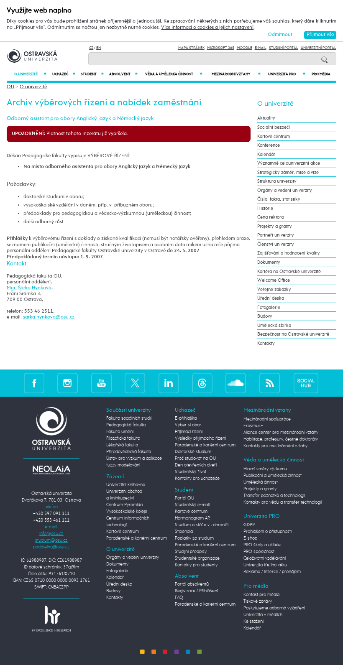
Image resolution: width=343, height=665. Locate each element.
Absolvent (123, 74)
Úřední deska (270, 298)
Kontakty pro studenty (196, 565)
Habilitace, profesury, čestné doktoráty (280, 439)
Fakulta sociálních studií (128, 418)
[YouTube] (101, 383)
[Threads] (202, 383)
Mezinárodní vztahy (236, 74)
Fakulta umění (119, 432)
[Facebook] (34, 383)
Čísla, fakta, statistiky (278, 199)
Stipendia (184, 532)
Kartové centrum (273, 136)
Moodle (244, 48)
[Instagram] (67, 383)
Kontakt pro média (261, 595)
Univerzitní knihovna (125, 485)
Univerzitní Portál (318, 48)
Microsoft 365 (220, 48)
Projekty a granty (274, 226)
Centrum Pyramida (124, 505)
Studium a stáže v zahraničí (201, 525)
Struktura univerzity (277, 181)
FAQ (179, 598)
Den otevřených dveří (196, 465)
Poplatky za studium (194, 538)
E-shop (250, 538)
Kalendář (266, 154)
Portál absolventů (192, 584)
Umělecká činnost (260, 482)
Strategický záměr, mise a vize (288, 172)
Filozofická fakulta (123, 438)
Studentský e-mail (192, 505)
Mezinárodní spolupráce (267, 419)
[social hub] (306, 383)
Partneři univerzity (275, 235)
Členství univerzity (275, 244)
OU (10, 86)
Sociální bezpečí (273, 127)
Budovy (264, 316)
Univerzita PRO (286, 74)
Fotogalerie (268, 307)
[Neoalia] (51, 470)
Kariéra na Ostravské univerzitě (289, 271)
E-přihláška (186, 418)
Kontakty (266, 343)
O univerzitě (30, 74)
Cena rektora (270, 217)
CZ (91, 48)
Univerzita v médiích (262, 615)
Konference (268, 145)
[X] (135, 383)
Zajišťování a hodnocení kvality (288, 253)
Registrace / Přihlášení (196, 591)
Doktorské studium (193, 452)
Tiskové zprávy (257, 601)
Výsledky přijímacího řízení (200, 438)
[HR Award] (51, 619)
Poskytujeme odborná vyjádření (274, 608)
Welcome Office (273, 280)
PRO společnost (258, 552)
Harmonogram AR (192, 518)
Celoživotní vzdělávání (264, 558)
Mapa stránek (191, 48)
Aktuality (266, 118)
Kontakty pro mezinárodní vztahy (275, 446)
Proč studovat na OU (195, 458)
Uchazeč (63, 74)
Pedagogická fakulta (126, 425)
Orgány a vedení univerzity (284, 190)
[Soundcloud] (235, 383)
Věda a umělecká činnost (173, 74)
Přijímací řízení (188, 432)
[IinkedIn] (169, 383)
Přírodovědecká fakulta (128, 452)
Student (92, 74)
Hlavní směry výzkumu (265, 469)
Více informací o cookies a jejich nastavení (207, 27)
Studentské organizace (197, 558)
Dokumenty (268, 262)
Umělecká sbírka (274, 325)
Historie (265, 208)
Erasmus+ (253, 426)
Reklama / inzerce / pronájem (272, 572)
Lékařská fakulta (122, 445)
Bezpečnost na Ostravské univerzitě (293, 334)
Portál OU (184, 498)
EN (98, 48)
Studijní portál (283, 48)
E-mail (260, 48)
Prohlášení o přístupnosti (267, 532)
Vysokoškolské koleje (126, 512)
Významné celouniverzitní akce (288, 163)
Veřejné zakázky (274, 289)
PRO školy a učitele (262, 545)
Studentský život (190, 472)
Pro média (321, 74)
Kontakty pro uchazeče (197, 478)
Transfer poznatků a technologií (274, 496)
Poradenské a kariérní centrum (136, 538)
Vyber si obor (188, 425)
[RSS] (269, 383)
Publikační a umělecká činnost (272, 476)
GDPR (249, 525)
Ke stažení (253, 621)
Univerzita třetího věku (265, 565)
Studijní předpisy (191, 552)
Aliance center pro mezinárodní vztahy (280, 433)
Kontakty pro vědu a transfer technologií (282, 502)
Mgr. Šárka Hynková (29, 287)
